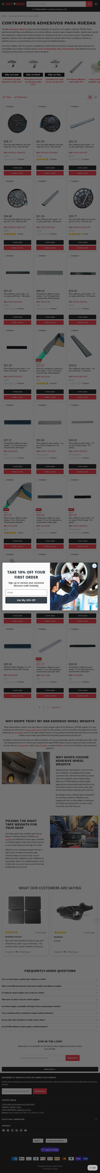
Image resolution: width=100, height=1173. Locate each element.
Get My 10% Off (26, 600)
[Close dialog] (94, 566)
